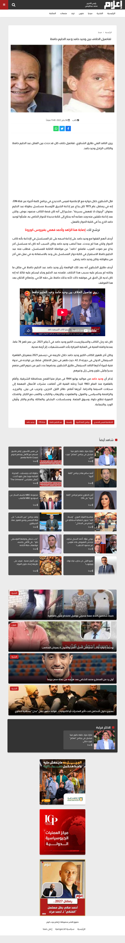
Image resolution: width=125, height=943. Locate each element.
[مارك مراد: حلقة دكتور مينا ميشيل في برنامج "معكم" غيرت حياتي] (106, 456)
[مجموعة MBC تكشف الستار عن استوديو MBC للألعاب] (51, 500)
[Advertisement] (62, 174)
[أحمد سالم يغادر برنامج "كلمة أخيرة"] (106, 478)
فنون (81, 13)
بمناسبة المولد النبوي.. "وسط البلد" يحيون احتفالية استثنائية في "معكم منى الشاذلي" (79, 520)
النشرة (100, 13)
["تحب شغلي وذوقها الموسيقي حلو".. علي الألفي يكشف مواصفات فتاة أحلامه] (51, 543)
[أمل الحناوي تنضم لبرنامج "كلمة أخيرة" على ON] (106, 500)
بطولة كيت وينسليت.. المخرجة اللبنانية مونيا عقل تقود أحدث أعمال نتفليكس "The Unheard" (24, 476)
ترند (73, 13)
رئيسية (69, 422)
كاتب (74, 120)
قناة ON (42, 422)
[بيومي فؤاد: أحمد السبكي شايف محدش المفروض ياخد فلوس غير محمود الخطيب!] (106, 543)
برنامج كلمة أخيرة (82, 422)
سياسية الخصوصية (64, 929)
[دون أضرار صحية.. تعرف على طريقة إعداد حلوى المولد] (51, 565)
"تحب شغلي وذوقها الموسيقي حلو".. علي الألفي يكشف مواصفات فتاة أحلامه (24, 542)
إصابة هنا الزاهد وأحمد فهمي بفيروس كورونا (55, 229)
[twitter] (62, 128)
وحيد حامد (97, 378)
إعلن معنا (47, 929)
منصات (63, 13)
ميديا (90, 13)
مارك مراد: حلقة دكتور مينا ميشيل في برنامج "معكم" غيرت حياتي (79, 454)
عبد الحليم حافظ (55, 422)
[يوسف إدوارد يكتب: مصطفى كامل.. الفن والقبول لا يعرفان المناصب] (62, 636)
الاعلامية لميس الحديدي (103, 422)
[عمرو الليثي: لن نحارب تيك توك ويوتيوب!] (106, 565)
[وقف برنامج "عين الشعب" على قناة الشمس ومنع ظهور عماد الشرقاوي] (51, 521)
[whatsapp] (56, 128)
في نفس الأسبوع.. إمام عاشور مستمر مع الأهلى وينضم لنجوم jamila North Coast (24, 454)
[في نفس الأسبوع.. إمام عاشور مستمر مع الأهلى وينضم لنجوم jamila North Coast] (51, 456)
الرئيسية (111, 13)
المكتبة (52, 13)
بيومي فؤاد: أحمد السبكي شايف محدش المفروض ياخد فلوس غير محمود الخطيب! (79, 542)
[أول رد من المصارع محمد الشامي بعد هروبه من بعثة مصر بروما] (62, 668)
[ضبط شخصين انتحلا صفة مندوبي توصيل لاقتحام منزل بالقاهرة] (62, 605)
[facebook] (68, 128)
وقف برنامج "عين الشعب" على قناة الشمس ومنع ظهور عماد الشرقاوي (24, 520)
